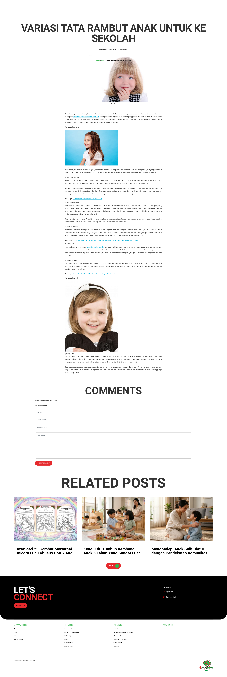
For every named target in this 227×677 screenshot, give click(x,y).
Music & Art (117, 636)
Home (98, 60)
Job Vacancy (167, 629)
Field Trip (116, 646)
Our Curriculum (18, 639)
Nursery (66, 639)
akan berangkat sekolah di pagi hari (86, 117)
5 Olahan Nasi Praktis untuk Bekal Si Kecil (87, 199)
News (102, 60)
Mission (16, 636)
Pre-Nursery (67, 636)
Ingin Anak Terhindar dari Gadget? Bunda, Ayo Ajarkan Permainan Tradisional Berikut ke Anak (105, 240)
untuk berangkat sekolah (95, 247)
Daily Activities (118, 629)
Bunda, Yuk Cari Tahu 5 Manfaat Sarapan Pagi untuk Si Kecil (94, 274)
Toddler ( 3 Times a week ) (72, 632)
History (16, 629)
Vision (15, 632)
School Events (118, 643)
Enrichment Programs (120, 639)
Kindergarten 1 (68, 643)
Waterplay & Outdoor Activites (123, 632)
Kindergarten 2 (68, 646)
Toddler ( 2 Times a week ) (72, 629)
